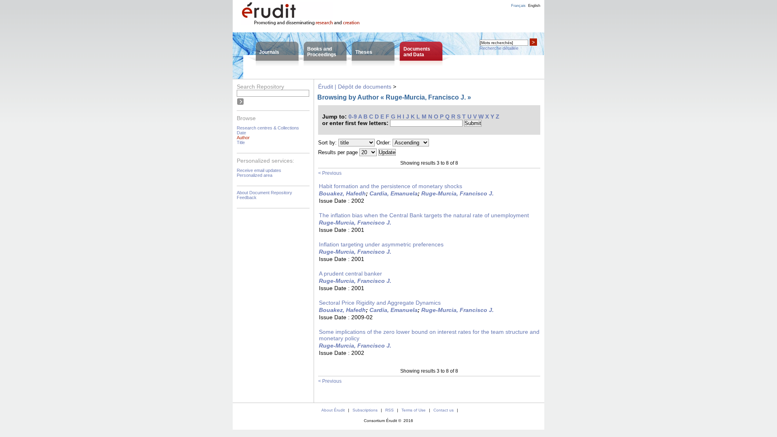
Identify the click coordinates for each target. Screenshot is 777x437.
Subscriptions (365, 410)
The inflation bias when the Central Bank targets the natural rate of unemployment (424, 215)
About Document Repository (264, 192)
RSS (389, 410)
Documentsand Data (416, 51)
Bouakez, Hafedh (342, 193)
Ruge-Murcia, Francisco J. (457, 193)
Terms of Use (413, 410)
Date (241, 132)
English (534, 6)
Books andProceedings (321, 51)
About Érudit (333, 410)
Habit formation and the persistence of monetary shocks (390, 186)
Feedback (247, 197)
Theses (363, 52)
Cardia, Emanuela (393, 193)
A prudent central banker (350, 273)
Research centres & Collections (268, 127)
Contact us (443, 410)
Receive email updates (259, 170)
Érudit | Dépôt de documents (354, 86)
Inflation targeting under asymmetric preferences (381, 244)
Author (243, 137)
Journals (269, 52)
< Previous (330, 173)
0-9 (352, 116)
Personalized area (254, 175)
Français (518, 6)
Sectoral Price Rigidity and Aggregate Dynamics (380, 302)
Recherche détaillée (499, 48)
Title (241, 142)
